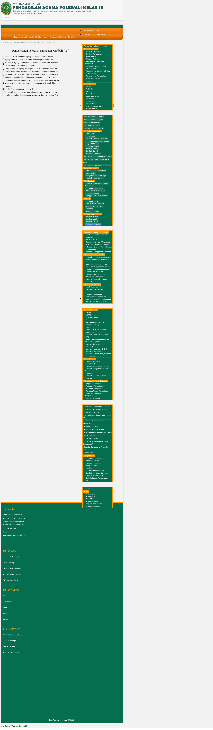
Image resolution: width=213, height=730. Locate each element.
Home (9, 37)
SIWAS (5, 619)
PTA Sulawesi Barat (10, 580)
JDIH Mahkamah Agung (12, 574)
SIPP (4, 596)
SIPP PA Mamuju (9, 641)
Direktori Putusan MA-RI (12, 568)
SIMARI (5, 613)
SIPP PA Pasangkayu (11, 652)
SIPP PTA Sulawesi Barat (13, 635)
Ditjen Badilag (8, 563)
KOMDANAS (7, 602)
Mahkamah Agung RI (11, 557)
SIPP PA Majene (9, 646)
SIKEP (5, 607)
